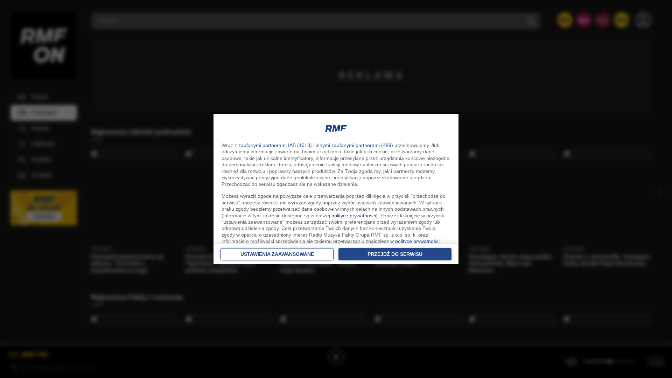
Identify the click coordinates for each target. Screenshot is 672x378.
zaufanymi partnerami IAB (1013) (275, 145)
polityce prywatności (353, 215)
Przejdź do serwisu (395, 254)
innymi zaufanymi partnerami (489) (354, 145)
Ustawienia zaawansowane (277, 254)
